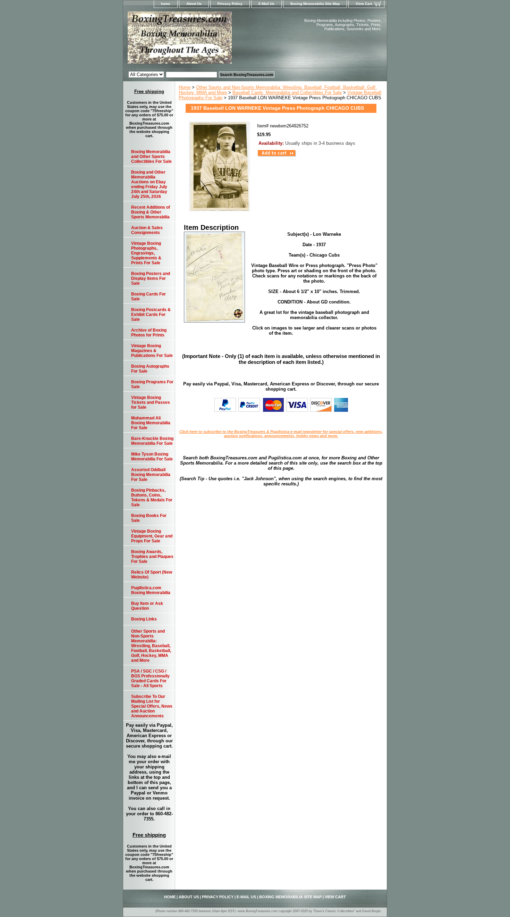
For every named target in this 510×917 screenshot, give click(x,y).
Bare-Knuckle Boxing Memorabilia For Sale (152, 441)
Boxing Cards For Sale (148, 296)
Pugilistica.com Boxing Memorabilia (150, 590)
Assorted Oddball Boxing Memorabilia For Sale (150, 474)
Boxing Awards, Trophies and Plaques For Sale (152, 556)
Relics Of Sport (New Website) (151, 575)
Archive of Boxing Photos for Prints (149, 332)
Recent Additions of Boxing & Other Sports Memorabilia (150, 212)
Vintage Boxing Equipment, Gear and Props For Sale (151, 536)
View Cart (364, 4)
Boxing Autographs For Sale (150, 369)
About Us (194, 4)
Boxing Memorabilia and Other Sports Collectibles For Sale (151, 156)
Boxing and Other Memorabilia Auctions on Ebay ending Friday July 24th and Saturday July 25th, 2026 (149, 184)
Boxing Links (144, 619)
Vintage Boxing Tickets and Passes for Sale (150, 402)
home (165, 4)
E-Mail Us (266, 4)
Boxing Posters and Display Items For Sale (150, 278)
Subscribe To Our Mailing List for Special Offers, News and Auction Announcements (151, 706)
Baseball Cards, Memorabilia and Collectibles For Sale (287, 92)
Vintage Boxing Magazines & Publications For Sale (152, 350)
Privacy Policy (230, 4)
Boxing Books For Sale (149, 518)
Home (184, 87)
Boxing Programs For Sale (152, 384)
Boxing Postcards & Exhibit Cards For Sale (151, 314)
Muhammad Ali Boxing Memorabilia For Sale (150, 423)
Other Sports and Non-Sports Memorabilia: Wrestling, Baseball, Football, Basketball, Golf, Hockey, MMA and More (151, 646)
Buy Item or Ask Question (147, 606)
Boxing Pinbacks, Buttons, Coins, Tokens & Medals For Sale (151, 497)
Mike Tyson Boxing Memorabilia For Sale (152, 456)
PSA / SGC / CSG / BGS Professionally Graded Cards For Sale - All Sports (150, 678)
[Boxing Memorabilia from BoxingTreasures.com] (210, 39)
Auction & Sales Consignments (147, 230)
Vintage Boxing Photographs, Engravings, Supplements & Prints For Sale (146, 253)
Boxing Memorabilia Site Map (315, 4)
